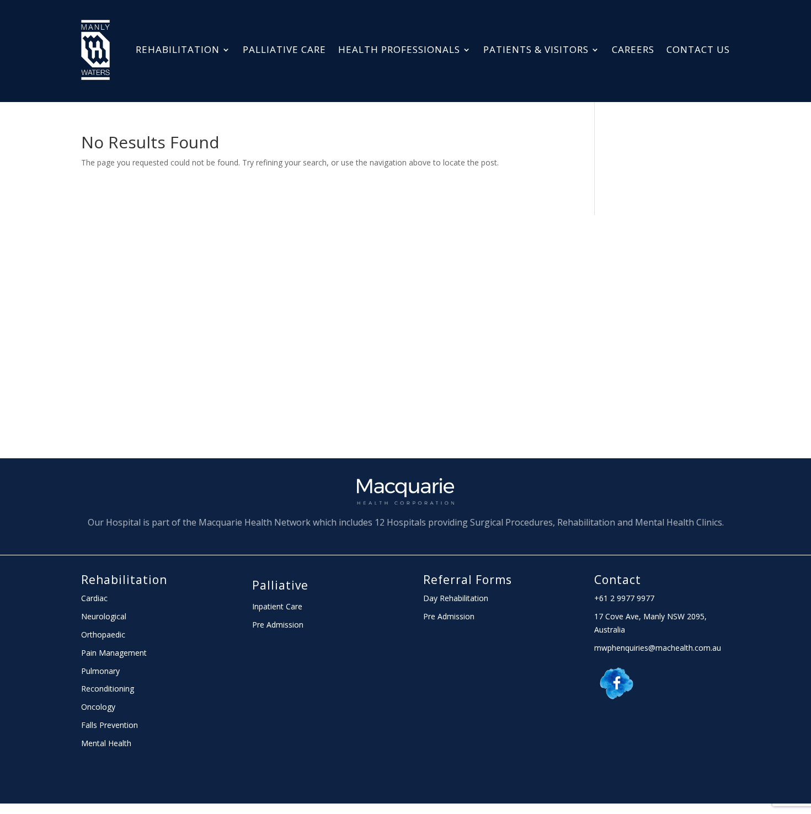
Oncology (98, 706)
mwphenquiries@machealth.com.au (657, 647)
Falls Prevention (109, 725)
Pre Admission (277, 624)
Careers (633, 49)
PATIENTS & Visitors (536, 49)
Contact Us (698, 49)
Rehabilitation (178, 49)
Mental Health (106, 743)
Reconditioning (107, 688)
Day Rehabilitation (455, 598)
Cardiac (94, 598)
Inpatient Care (277, 606)
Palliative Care (284, 49)
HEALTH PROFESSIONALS (399, 49)
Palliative (280, 585)
